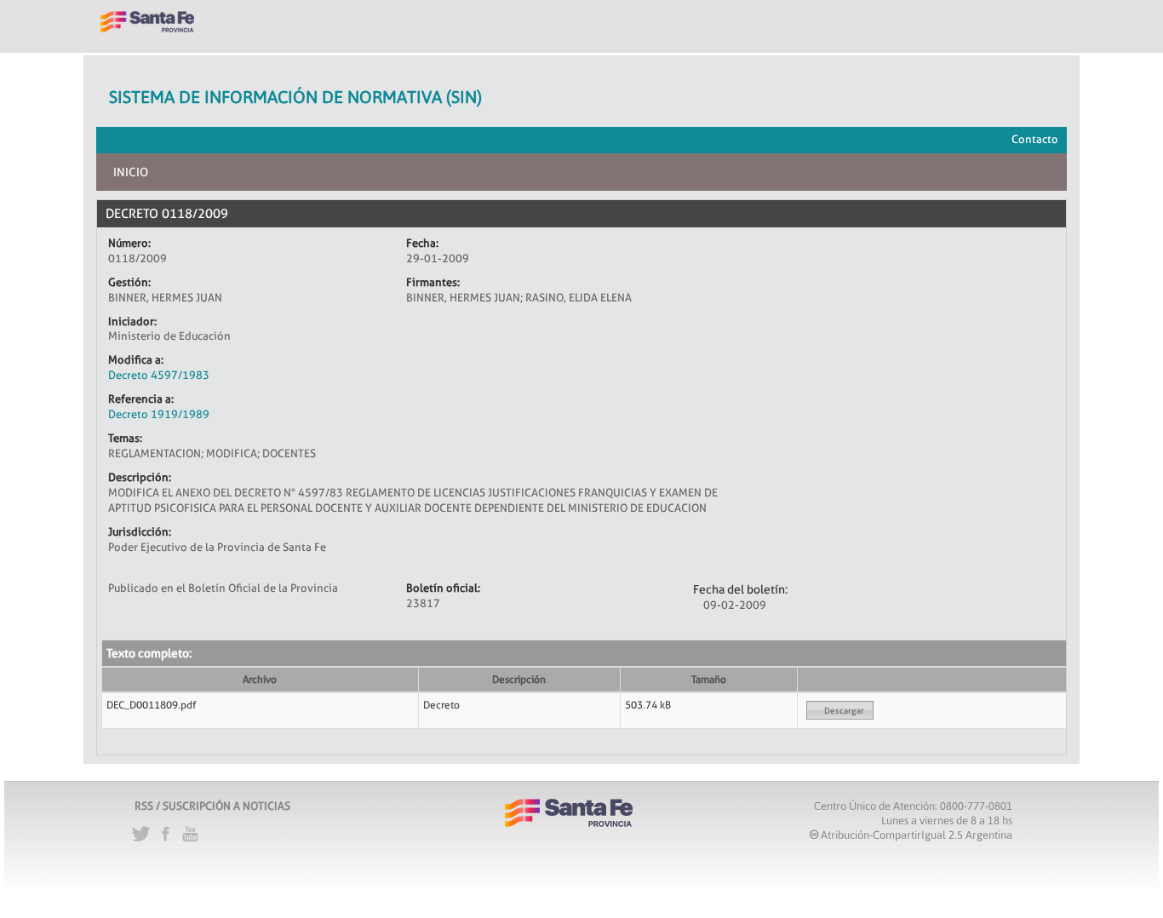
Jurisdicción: (139, 531)
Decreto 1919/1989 (158, 414)
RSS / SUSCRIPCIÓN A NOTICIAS (212, 805)
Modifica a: (135, 359)
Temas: (125, 438)
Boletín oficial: (443, 587)
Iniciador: (132, 321)
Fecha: (422, 243)
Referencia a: (141, 398)
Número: (129, 243)
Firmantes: (433, 282)
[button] (840, 710)
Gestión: (129, 282)
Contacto (1034, 139)
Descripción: (139, 477)
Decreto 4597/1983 (158, 375)
